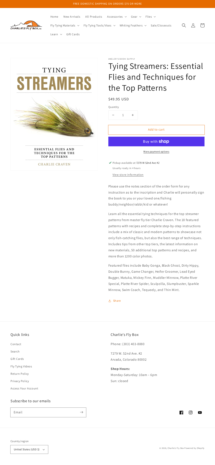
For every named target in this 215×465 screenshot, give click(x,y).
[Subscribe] (81, 412)
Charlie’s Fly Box (176, 448)
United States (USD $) (26, 449)
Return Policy (19, 374)
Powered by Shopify (194, 448)
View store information (128, 175)
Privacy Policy (19, 381)
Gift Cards (17, 359)
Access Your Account (24, 388)
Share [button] (117, 301)
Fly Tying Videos (21, 366)
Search (15, 351)
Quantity (113, 107)
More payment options (156, 151)
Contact (15, 344)
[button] (116, 16)
